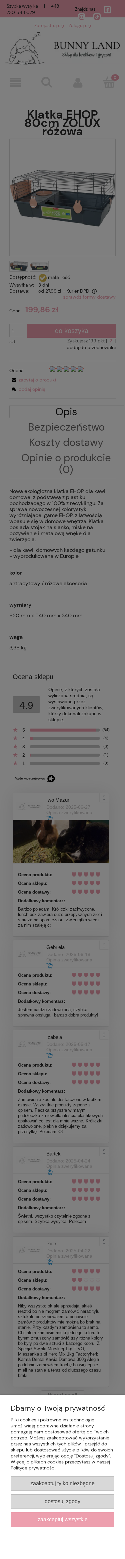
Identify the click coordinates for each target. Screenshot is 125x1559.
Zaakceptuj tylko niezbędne (62, 1483)
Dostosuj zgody (62, 1501)
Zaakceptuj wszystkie (63, 1519)
